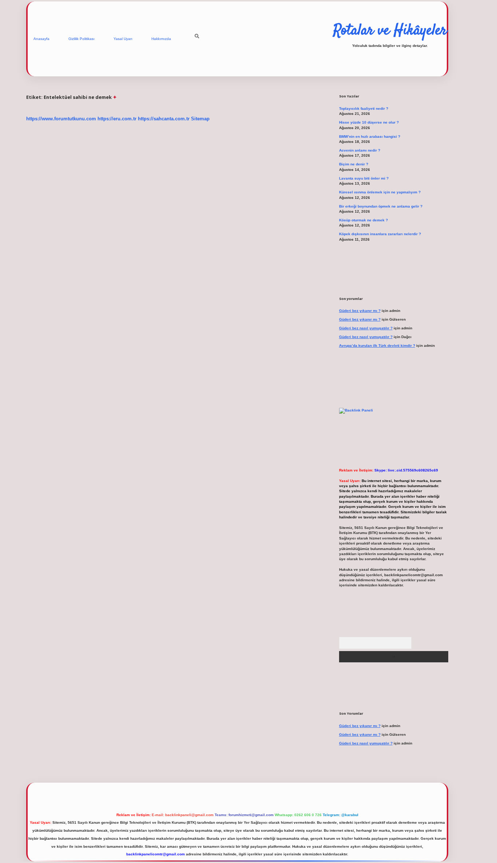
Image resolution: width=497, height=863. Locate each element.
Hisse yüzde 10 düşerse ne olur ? (369, 122)
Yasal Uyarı (123, 39)
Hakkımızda (161, 39)
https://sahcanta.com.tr (164, 118)
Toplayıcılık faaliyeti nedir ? (363, 109)
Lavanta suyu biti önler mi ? (364, 178)
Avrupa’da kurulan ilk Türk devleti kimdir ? (377, 346)
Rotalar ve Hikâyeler (390, 30)
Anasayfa (41, 39)
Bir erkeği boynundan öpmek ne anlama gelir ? (380, 206)
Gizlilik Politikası (81, 39)
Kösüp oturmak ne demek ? (363, 220)
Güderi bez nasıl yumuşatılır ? (366, 328)
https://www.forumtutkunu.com (61, 118)
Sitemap (200, 118)
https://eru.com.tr (117, 118)
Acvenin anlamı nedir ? (359, 150)
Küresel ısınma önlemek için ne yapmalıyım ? (380, 192)
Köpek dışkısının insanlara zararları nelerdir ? (380, 234)
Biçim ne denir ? (353, 164)
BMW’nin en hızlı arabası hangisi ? (369, 137)
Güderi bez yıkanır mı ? (360, 311)
